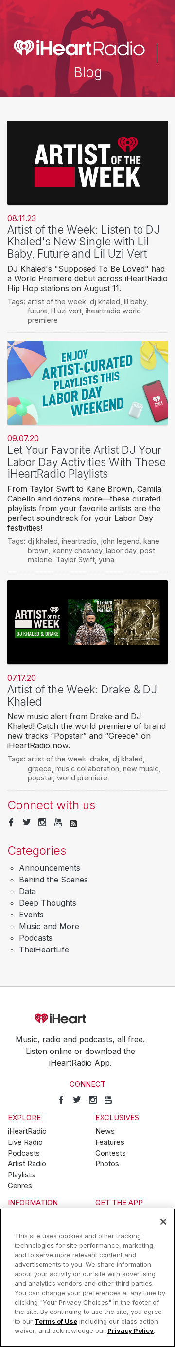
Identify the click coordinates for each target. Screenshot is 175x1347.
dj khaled (105, 301)
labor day (121, 550)
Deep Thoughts (47, 903)
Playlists (21, 1175)
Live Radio (25, 1142)
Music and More (49, 926)
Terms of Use (56, 1321)
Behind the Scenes (53, 879)
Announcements (49, 868)
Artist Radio (27, 1163)
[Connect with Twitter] (27, 823)
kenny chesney (77, 550)
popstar (40, 778)
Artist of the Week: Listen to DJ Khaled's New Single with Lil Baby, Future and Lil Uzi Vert (83, 241)
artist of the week (57, 301)
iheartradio (79, 541)
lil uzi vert (66, 311)
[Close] (163, 1221)
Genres (20, 1185)
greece (40, 768)
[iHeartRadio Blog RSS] (73, 823)
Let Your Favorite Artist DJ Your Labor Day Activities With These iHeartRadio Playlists (86, 461)
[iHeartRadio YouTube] (58, 823)
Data (27, 891)
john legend (120, 541)
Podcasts (35, 938)
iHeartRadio (87, 1018)
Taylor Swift (75, 559)
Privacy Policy (130, 1330)
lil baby (135, 301)
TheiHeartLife (44, 949)
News (105, 1131)
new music (140, 768)
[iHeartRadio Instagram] (42, 823)
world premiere (82, 778)
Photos (107, 1163)
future (37, 311)
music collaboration (87, 768)
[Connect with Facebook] (11, 823)
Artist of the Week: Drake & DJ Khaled (82, 695)
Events (31, 914)
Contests (110, 1153)
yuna (106, 559)
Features (109, 1142)
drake (99, 759)
